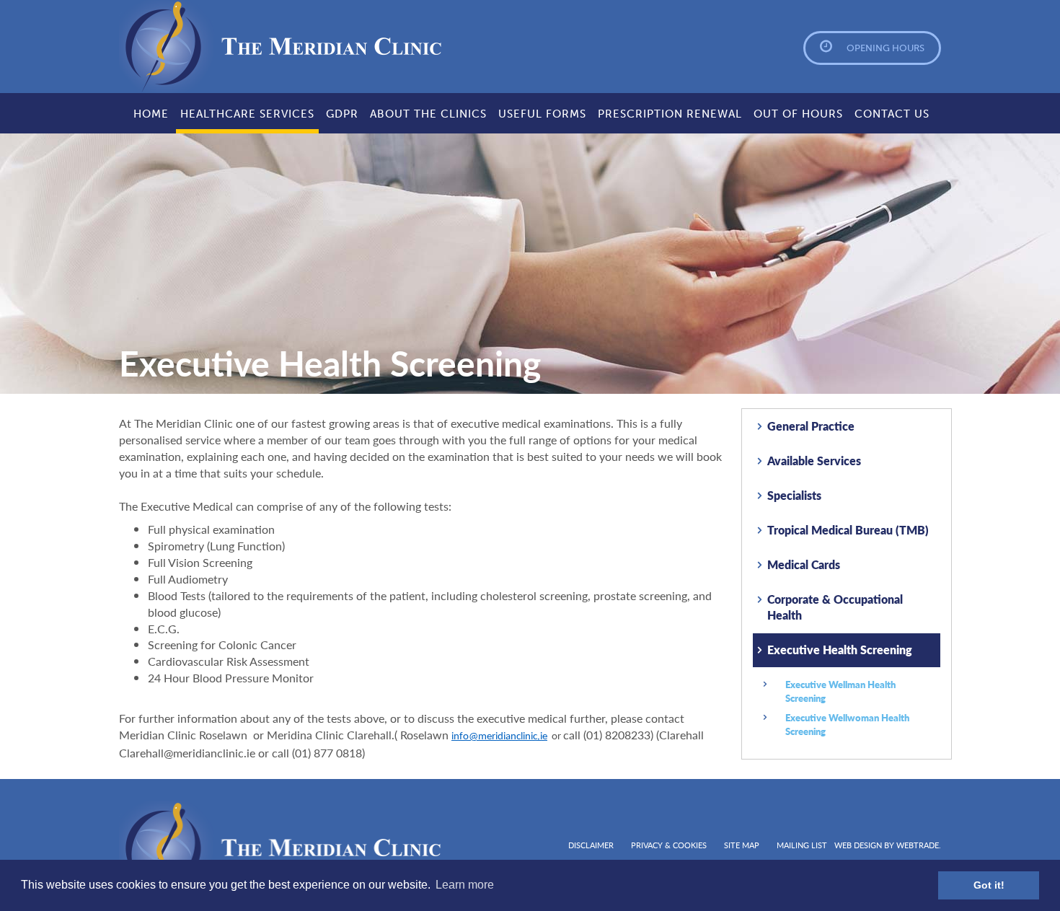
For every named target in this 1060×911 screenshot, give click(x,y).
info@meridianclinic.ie (499, 736)
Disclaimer (591, 845)
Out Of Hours (798, 113)
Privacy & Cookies (669, 845)
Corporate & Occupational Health (835, 607)
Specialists (794, 495)
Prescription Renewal (670, 113)
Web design (858, 845)
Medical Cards (803, 564)
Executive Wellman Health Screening (840, 691)
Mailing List (802, 845)
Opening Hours (885, 48)
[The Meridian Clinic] (214, 46)
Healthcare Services (247, 113)
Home (151, 113)
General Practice (810, 426)
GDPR (342, 113)
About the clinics (428, 113)
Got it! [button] (988, 885)
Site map (741, 845)
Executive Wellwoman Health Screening (847, 724)
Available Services (814, 460)
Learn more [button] (465, 885)
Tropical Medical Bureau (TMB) (848, 529)
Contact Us (891, 113)
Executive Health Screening (839, 649)
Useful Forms (542, 113)
